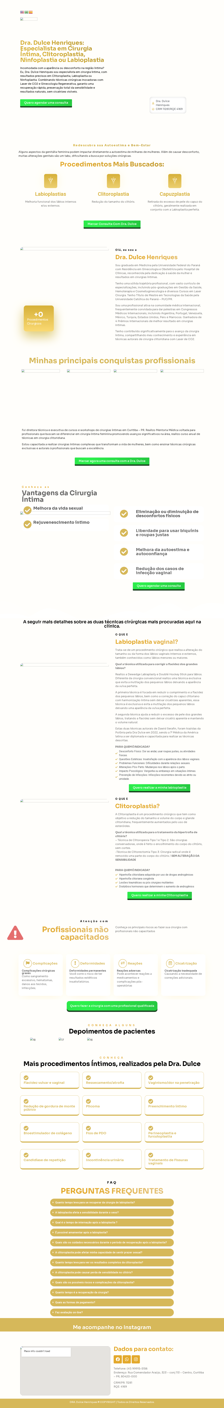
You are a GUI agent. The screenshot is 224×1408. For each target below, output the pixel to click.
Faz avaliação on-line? (69, 1312)
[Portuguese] (26, 11)
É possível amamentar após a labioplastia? (81, 1232)
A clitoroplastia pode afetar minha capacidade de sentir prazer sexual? (98, 1252)
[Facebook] (118, 1359)
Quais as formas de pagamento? (75, 1302)
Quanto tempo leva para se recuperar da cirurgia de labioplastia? (95, 1202)
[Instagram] (136, 1359)
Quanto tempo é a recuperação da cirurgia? (82, 1292)
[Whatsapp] (127, 1359)
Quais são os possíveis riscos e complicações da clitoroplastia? (94, 1282)
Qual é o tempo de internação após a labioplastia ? (86, 1222)
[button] (112, 1203)
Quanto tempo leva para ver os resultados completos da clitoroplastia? (99, 1262)
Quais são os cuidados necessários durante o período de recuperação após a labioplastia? (111, 1242)
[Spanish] (31, 11)
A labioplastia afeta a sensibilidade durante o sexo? (87, 1212)
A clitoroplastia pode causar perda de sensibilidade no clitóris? (94, 1272)
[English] (22, 11)
